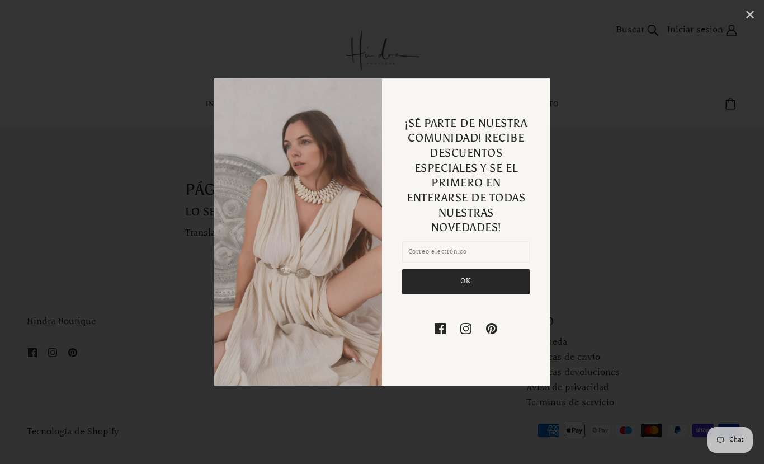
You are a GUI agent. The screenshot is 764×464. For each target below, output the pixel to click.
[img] (440, 328)
